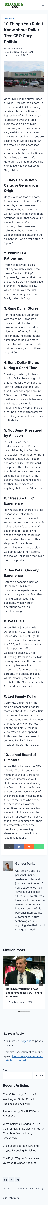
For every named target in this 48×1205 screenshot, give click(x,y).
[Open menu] (42, 5)
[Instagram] (17, 1179)
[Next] (41, 983)
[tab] (19, 1011)
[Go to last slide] (7, 983)
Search (7, 1070)
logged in (25, 1041)
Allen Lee (13, 1002)
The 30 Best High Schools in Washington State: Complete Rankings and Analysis (20, 1099)
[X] (11, 1179)
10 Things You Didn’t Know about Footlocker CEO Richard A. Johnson (24, 992)
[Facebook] (5, 1179)
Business (9, 18)
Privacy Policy (36, 1188)
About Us (9, 1188)
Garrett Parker (13, 48)
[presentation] (24, 970)
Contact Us (21, 1188)
